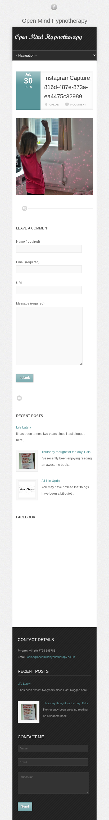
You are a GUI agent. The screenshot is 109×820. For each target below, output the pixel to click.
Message (30, 303)
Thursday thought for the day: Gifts (66, 452)
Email (27, 262)
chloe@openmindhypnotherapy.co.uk (51, 656)
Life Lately (23, 427)
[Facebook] (53, 8)
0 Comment (78, 104)
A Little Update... (53, 481)
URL (19, 283)
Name (28, 241)
